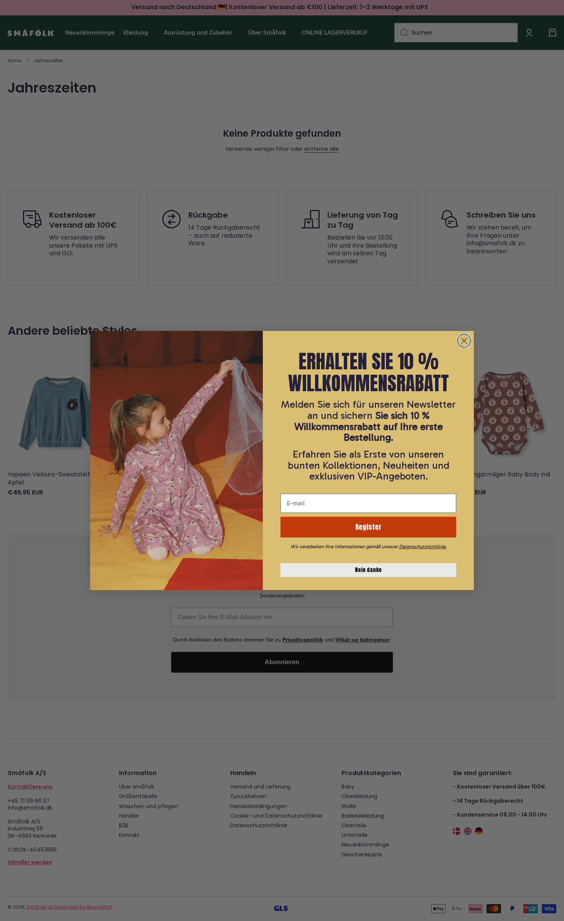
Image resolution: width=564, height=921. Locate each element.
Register (368, 527)
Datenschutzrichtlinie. (423, 546)
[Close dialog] (464, 340)
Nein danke (368, 570)
